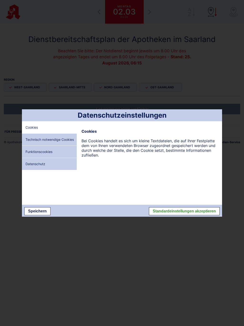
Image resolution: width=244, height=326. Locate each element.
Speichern (37, 211)
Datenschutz (35, 164)
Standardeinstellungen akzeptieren (184, 211)
